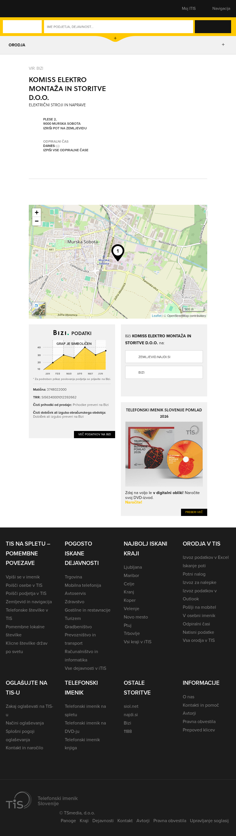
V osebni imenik (199, 615)
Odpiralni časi (196, 624)
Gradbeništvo (78, 626)
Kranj (129, 592)
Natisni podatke (198, 632)
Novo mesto (136, 617)
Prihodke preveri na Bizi (91, 404)
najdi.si (131, 714)
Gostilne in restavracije (88, 610)
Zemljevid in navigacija (29, 601)
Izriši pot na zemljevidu (65, 128)
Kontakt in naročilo (24, 747)
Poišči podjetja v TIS (26, 593)
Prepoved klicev (199, 730)
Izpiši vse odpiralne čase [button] (65, 150)
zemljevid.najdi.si (154, 357)
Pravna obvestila (199, 721)
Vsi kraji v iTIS (137, 641)
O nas (188, 696)
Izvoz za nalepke (199, 582)
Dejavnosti (103, 820)
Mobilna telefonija (83, 585)
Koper (130, 600)
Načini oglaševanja (25, 723)
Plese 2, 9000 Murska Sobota (62, 121)
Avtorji (189, 713)
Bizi (141, 372)
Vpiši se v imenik (23, 577)
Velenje (131, 608)
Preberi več (194, 512)
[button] (16, 8)
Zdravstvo (74, 601)
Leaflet (156, 315)
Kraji (84, 820)
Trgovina (73, 577)
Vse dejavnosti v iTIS (85, 668)
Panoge (68, 820)
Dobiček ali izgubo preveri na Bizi (58, 416)
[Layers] (38, 308)
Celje (129, 583)
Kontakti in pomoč (201, 705)
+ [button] (37, 212)
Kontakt (125, 820)
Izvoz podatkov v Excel (206, 557)
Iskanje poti (194, 565)
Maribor (131, 575)
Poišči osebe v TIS (24, 585)
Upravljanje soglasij (209, 820)
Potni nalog (194, 574)
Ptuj (128, 625)
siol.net (131, 706)
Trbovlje (132, 633)
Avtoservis (75, 593)
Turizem (73, 618)
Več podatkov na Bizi (94, 434)
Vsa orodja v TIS (199, 640)
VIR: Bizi (36, 68)
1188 (128, 731)
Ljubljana (133, 567)
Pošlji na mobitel (199, 607)
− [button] (37, 221)
